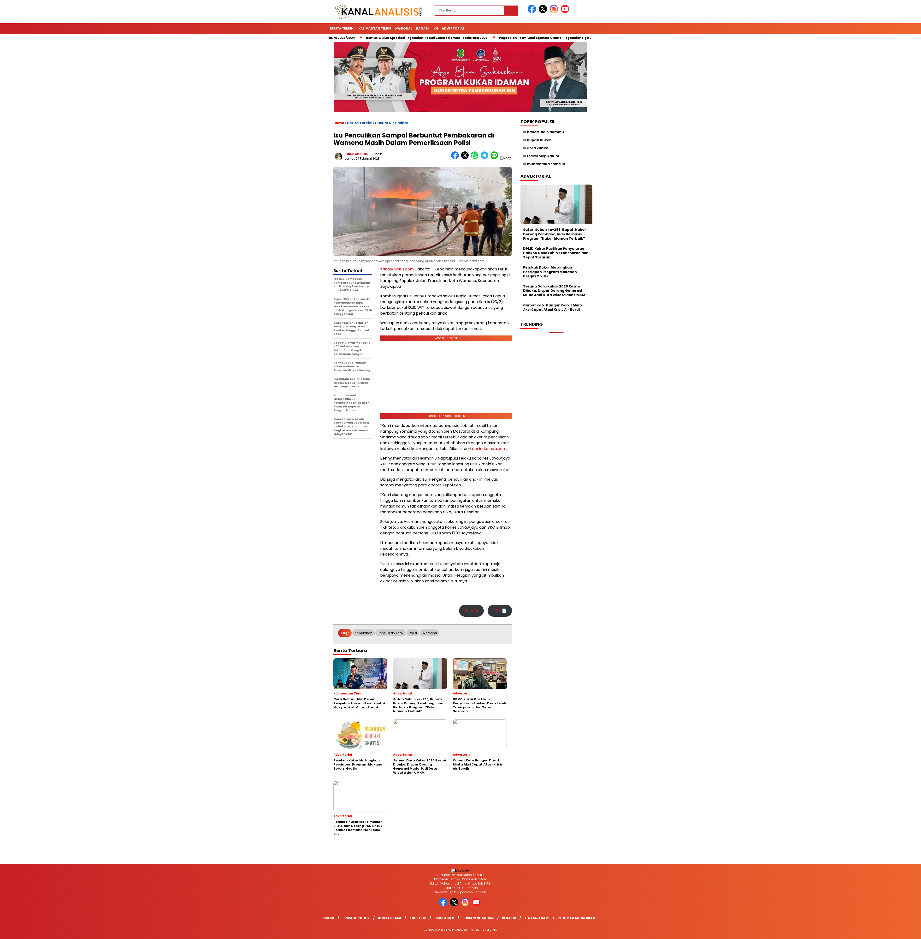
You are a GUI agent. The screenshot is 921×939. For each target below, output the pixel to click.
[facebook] (533, 12)
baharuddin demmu (545, 132)
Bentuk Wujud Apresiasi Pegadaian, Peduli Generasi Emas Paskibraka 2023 (386, 38)
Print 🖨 (471, 610)
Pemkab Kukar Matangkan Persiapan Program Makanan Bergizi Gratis (550, 271)
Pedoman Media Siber (576, 918)
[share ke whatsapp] (476, 158)
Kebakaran (363, 633)
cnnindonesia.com (489, 448)
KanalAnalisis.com (397, 269)
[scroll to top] (889, 931)
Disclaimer (444, 918)
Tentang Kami (536, 918)
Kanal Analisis (356, 154)
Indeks (328, 918)
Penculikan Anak (390, 633)
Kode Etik (417, 918)
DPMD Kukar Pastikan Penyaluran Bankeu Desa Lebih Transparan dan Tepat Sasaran (556, 253)
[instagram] (555, 12)
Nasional (403, 28)
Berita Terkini (342, 28)
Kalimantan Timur (374, 28)
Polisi (413, 633)
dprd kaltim (537, 148)
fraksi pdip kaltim (543, 156)
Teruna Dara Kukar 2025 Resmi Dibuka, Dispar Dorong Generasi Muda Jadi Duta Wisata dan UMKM (554, 290)
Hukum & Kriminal (391, 122)
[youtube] (566, 12)
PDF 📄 (500, 610)
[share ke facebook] (456, 158)
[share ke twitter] (466, 158)
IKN (435, 28)
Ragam (422, 28)
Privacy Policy (356, 918)
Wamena (429, 633)
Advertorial (453, 28)
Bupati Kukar (539, 140)
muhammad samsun (546, 164)
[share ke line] (495, 158)
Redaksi (509, 918)
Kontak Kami (389, 918)
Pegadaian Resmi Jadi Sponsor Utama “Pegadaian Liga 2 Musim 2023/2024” (520, 38)
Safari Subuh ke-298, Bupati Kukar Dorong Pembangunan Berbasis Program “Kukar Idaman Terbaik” (554, 234)
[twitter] (544, 12)
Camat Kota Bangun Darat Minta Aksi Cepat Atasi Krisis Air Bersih (553, 307)
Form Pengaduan (478, 918)
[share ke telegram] (485, 158)
